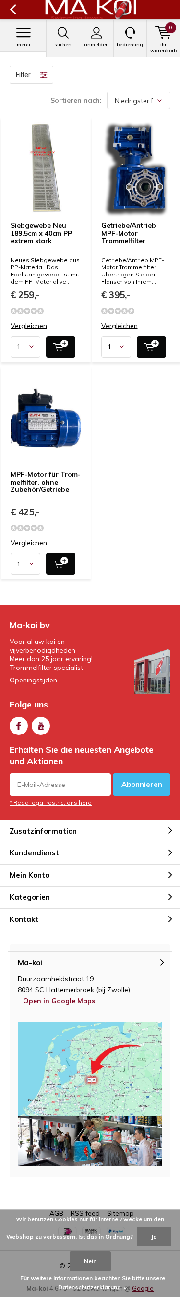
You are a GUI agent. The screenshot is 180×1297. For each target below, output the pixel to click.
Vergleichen (29, 326)
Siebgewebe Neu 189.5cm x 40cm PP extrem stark (41, 233)
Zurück (12, 9)
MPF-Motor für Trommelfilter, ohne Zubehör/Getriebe (46, 482)
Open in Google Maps (59, 1000)
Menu (23, 44)
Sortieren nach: (76, 100)
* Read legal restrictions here (51, 802)
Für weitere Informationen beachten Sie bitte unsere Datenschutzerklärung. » (92, 1282)
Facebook (19, 726)
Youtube (41, 726)
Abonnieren (141, 784)
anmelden (96, 44)
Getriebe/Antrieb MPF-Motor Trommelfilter (128, 233)
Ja (154, 1236)
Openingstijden (33, 680)
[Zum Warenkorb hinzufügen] (60, 347)
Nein (90, 1261)
